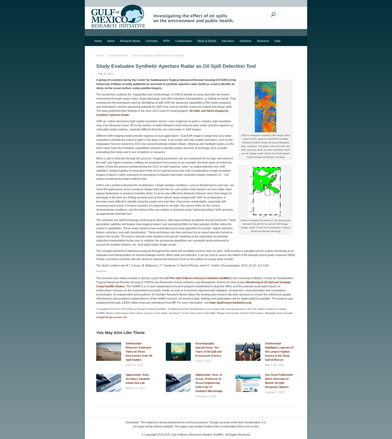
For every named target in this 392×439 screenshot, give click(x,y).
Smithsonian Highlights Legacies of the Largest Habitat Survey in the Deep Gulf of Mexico (279, 351)
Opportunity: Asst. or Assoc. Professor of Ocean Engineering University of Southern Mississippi (208, 383)
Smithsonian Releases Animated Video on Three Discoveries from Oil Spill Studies (139, 351)
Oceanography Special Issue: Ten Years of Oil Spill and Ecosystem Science (208, 349)
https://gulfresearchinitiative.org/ (230, 302)
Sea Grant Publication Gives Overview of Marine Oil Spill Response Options (279, 381)
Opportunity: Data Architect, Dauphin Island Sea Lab (138, 379)
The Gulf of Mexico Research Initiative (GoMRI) (200, 278)
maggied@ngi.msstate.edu (111, 317)
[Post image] (108, 352)
